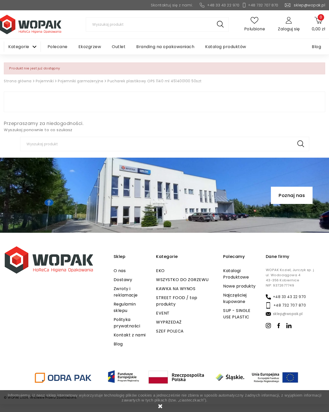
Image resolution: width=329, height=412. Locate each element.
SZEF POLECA (170, 331)
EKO (160, 271)
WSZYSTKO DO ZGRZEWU (182, 280)
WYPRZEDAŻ (169, 322)
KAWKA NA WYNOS (175, 289)
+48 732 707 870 (263, 5)
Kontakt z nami (130, 335)
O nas (120, 271)
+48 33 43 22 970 (223, 5)
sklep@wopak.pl (309, 5)
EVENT (163, 313)
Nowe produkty (239, 286)
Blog (118, 344)
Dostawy (123, 280)
